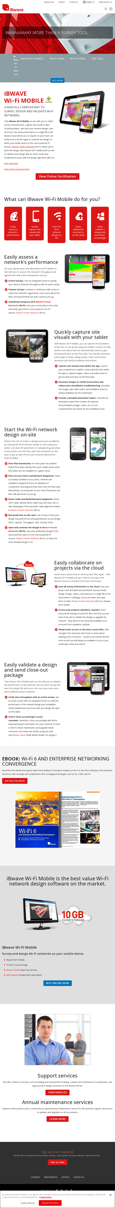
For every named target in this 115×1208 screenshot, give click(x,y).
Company (35, 1176)
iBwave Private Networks (23, 146)
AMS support (12, 975)
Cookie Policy (45, 1197)
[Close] (110, 1195)
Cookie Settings (28, 1203)
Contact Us (78, 1176)
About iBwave (50, 1176)
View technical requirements (17, 169)
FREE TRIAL (98, 58)
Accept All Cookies (50, 1203)
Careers (65, 1176)
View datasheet (11, 163)
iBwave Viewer (19, 735)
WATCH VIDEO (77, 58)
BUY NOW (57, 80)
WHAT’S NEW (57, 58)
